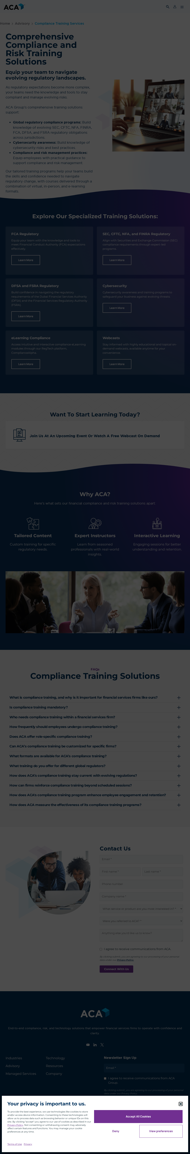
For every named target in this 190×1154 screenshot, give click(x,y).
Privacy (28, 1144)
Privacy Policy (15, 1125)
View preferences (161, 1131)
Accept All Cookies (138, 1116)
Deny (115, 1131)
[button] (181, 1104)
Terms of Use (14, 1144)
